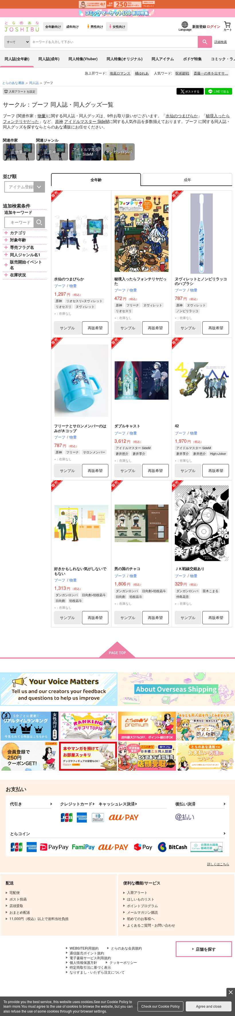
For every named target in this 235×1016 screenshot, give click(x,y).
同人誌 (34, 82)
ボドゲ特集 (192, 58)
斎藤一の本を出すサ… (211, 73)
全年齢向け (53, 26)
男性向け (97, 26)
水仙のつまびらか (182, 115)
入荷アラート (22, 91)
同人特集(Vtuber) (82, 58)
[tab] (187, 179)
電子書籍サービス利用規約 (90, 957)
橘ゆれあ (142, 73)
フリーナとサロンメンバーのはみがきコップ (80, 428)
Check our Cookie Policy (160, 1006)
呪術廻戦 (182, 73)
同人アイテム (163, 58)
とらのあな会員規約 (126, 947)
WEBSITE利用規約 (84, 947)
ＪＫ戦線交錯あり (190, 568)
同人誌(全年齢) (17, 58)
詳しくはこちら (218, 864)
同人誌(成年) (48, 58)
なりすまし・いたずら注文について (97, 972)
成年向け (72, 26)
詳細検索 (220, 41)
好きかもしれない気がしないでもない (80, 571)
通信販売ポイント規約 (87, 952)
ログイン (213, 26)
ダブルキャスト (127, 425)
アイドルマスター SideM (86, 121)
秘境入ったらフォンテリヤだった (140, 281)
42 (177, 425)
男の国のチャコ (127, 568)
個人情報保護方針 (83, 962)
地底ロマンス (120, 73)
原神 (59, 121)
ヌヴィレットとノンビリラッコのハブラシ (201, 281)
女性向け (119, 26)
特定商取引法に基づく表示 (90, 967)
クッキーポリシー (123, 962)
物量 (42, 115)
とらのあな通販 (13, 82)
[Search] (39, 222)
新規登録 (199, 26)
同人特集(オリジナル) (124, 58)
